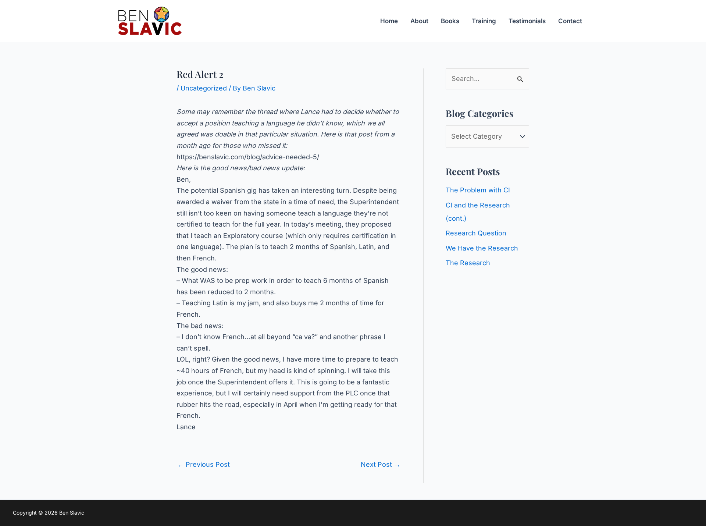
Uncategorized (204, 88)
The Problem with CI (478, 190)
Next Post (380, 464)
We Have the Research (482, 248)
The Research (468, 263)
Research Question (476, 233)
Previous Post (203, 464)
